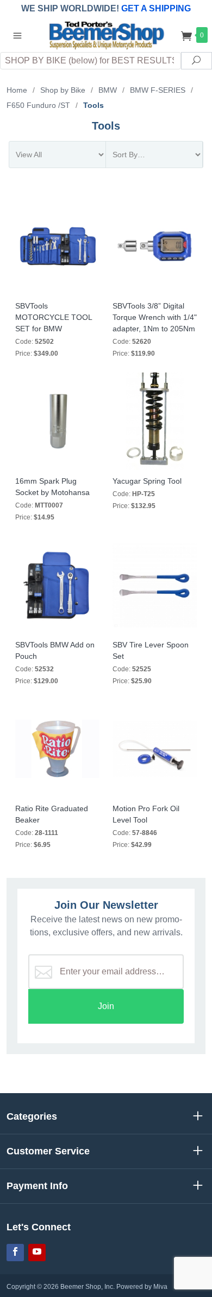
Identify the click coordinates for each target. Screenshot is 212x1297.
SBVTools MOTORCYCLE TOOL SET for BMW (53, 317)
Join (106, 1006)
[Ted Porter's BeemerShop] (105, 34)
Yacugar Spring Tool (147, 481)
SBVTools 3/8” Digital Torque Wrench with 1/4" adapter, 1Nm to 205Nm (155, 317)
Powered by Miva (141, 1286)
